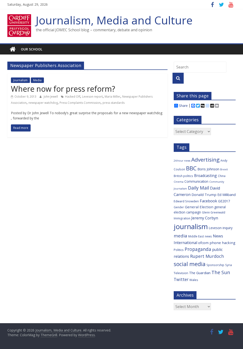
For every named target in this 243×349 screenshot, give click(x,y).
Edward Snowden (186, 201)
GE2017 (224, 201)
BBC (191, 168)
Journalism (20, 80)
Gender (179, 207)
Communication (196, 181)
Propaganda (198, 249)
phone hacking (222, 242)
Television (181, 273)
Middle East (196, 236)
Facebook (208, 201)
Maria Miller (112, 97)
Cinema (178, 181)
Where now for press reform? (63, 89)
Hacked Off (72, 97)
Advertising (205, 159)
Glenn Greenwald (213, 212)
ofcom (203, 242)
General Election (199, 206)
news (208, 236)
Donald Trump (204, 194)
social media (190, 264)
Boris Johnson (208, 169)
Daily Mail (198, 188)
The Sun (220, 272)
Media (37, 80)
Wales (193, 280)
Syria (228, 265)
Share (183, 106)
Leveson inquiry (221, 228)
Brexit (224, 169)
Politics (179, 250)
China (221, 176)
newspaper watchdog (43, 103)
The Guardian (199, 273)
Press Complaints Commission (80, 103)
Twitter (181, 279)
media (180, 236)
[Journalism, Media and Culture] (12, 49)
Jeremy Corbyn (204, 218)
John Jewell (51, 97)
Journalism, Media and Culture (114, 20)
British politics (183, 176)
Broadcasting (205, 175)
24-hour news (182, 160)
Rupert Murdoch (207, 256)
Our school (31, 49)
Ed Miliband (226, 194)
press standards (114, 103)
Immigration (182, 218)
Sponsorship (215, 265)
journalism (191, 226)
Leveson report (92, 97)
